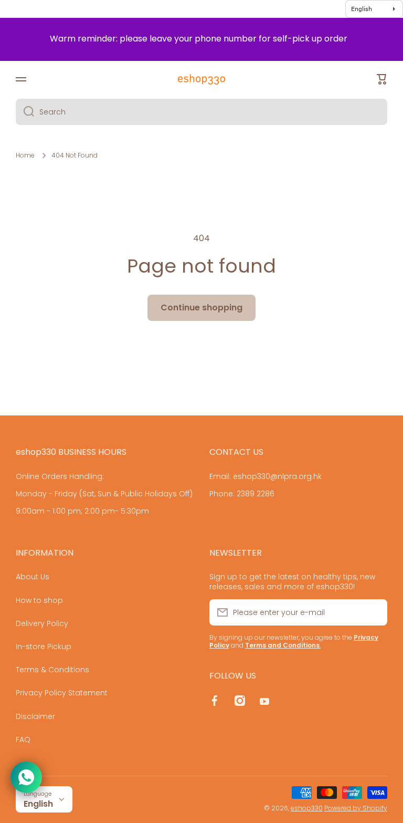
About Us (32, 576)
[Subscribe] (374, 612)
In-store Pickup (43, 646)
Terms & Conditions (52, 669)
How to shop (39, 600)
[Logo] (201, 79)
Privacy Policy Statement (62, 692)
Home (25, 155)
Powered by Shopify (355, 808)
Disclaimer (35, 716)
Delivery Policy (42, 623)
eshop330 (307, 808)
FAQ (23, 739)
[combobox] (201, 112)
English (38, 804)
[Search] (25, 112)
